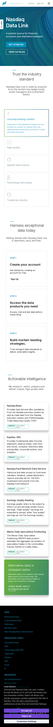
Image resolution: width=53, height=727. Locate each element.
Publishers (9, 624)
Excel (7, 664)
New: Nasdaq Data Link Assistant (19, 631)
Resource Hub (11, 683)
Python (8, 657)
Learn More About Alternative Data (19, 587)
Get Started (16, 44)
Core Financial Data (13, 620)
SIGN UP (40, 3)
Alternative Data (12, 616)
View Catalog (17, 52)
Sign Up (15, 279)
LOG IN (31, 3)
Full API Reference (13, 679)
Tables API (9, 653)
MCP (6, 646)
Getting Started (12, 642)
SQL (6, 661)
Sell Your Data (11, 628)
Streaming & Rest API (14, 650)
